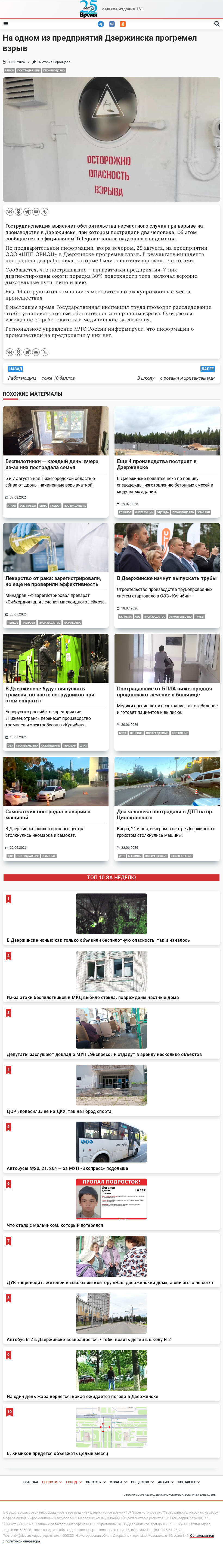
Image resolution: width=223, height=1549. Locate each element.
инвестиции (144, 512)
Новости (49, 1482)
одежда (163, 512)
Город (71, 1482)
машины (134, 855)
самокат (48, 855)
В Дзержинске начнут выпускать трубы (167, 578)
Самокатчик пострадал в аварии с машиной (47, 814)
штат (83, 745)
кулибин (125, 616)
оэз (10, 745)
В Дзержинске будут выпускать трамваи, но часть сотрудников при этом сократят (49, 695)
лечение (136, 733)
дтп (10, 855)
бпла (43, 505)
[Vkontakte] (10, 212)
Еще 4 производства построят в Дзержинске (157, 464)
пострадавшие (28, 70)
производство (54, 70)
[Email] (36, 212)
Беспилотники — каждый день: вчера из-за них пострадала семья (51, 464)
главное (125, 512)
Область (93, 1482)
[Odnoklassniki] (18, 212)
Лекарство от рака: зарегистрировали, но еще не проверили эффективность (53, 581)
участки (203, 512)
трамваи (69, 745)
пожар (55, 505)
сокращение (50, 745)
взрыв (9, 70)
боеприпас (28, 505)
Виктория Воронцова (54, 62)
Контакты (186, 1482)
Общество (140, 1482)
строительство (180, 616)
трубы (199, 616)
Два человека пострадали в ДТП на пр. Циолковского (165, 814)
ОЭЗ (137, 616)
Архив (163, 1482)
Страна (116, 1482)
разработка (72, 622)
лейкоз (13, 622)
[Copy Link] (44, 212)
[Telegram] (27, 212)
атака (12, 505)
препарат (28, 622)
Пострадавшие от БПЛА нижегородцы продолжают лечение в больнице (164, 692)
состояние (180, 733)
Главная (30, 1482)
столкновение (181, 855)
